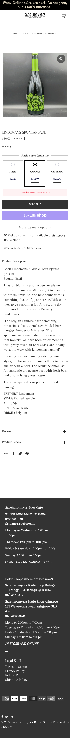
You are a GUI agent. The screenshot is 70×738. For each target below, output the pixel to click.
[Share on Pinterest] (27, 453)
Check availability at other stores (22, 247)
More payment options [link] (35, 227)
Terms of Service (16, 667)
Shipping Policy (16, 679)
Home (14, 33)
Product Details (11, 442)
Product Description (14, 261)
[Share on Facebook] (14, 453)
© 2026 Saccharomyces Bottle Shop (25, 722)
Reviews (6, 431)
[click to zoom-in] (61, 59)
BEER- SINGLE (25, 33)
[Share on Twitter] (20, 453)
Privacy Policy (14, 671)
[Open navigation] (6, 16)
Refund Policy (14, 675)
